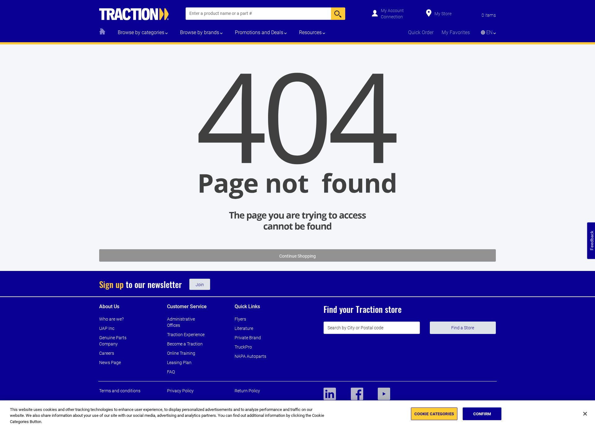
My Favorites (456, 32)
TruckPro (243, 347)
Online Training (181, 353)
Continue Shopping (297, 256)
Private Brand (248, 337)
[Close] (585, 414)
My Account (392, 10)
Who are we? (111, 319)
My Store (443, 13)
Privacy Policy (180, 390)
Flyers (240, 319)
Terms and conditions (119, 390)
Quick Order (421, 32)
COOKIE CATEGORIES (434, 413)
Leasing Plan (179, 362)
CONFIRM (482, 413)
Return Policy (247, 390)
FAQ (171, 371)
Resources (310, 32)
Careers (106, 353)
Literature (244, 328)
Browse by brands (199, 32)
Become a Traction (185, 343)
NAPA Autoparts (250, 356)
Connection (392, 16)
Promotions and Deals (259, 32)
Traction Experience (186, 334)
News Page (110, 362)
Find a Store (462, 327)
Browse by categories (141, 32)
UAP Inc (106, 328)
